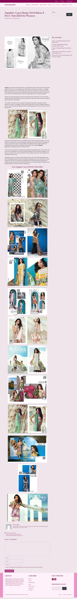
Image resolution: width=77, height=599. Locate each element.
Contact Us (62, 1)
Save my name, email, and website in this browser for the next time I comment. (24, 567)
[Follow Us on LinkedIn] (55, 579)
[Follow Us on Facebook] (53, 579)
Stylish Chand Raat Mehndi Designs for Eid (14, 535)
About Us (56, 1)
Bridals (50, 4)
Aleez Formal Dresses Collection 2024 (13, 534)
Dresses (28, 4)
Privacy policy (69, 594)
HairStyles (64, 4)
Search (53, 12)
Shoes (30, 584)
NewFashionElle (10, 5)
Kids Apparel (31, 588)
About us (60, 594)
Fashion (30, 580)
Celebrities (31, 590)
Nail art (58, 4)
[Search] (64, 588)
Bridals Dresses (32, 586)
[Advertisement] (27, 28)
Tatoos (70, 4)
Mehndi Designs (43, 4)
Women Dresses (35, 4)
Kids (54, 4)
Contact (64, 594)
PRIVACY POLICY (69, 1)
